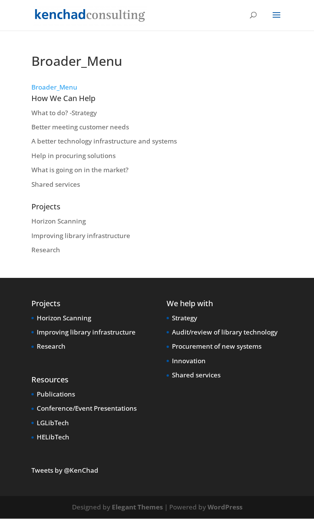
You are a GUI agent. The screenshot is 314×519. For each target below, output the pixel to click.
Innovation (189, 360)
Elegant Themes (137, 507)
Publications (56, 394)
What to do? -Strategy (64, 112)
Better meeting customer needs (80, 126)
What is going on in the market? (80, 169)
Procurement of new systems (217, 346)
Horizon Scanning (58, 221)
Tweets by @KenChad (64, 470)
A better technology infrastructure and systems (104, 141)
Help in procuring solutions (73, 155)
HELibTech (53, 436)
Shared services (55, 184)
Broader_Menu (54, 87)
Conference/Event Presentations (87, 408)
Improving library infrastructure (80, 235)
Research (45, 249)
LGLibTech (53, 422)
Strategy (184, 317)
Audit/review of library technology (225, 332)
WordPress (225, 507)
